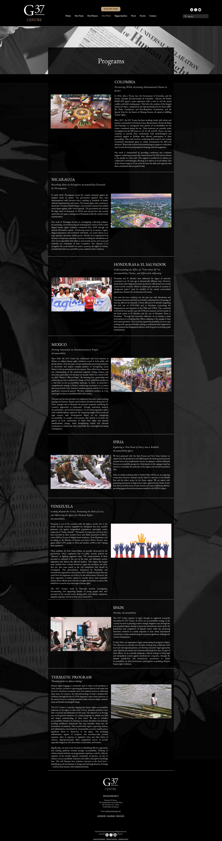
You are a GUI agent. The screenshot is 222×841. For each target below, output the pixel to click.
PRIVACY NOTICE (111, 839)
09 (155, 131)
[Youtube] (199, 9)
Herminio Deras (161, 313)
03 (143, 131)
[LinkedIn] (191, 9)
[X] (195, 9)
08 (149, 131)
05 (146, 131)
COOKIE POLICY (123, 839)
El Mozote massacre (148, 310)
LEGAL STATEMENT (99, 839)
